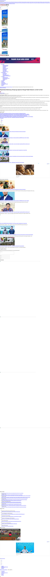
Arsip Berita (3, 571)
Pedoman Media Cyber (4, 572)
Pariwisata (2, 84)
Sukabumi (4, 67)
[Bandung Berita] (4, 5)
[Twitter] (1, 560)
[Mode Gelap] (0, 7)
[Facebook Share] (1, 119)
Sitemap (2, 568)
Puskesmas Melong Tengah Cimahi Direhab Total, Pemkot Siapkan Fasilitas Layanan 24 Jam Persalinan (15, 497)
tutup (0, 31)
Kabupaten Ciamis (5, 68)
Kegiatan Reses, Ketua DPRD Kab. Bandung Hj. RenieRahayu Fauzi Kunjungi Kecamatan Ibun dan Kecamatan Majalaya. (16, 116)
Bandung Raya (3, 72)
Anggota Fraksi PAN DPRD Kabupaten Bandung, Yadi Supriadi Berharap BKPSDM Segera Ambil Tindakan (14, 114)
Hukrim (2, 85)
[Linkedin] (1, 562)
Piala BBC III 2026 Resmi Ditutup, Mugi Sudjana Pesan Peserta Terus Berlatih (11, 494)
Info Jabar (2, 64)
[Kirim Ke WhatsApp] (1, 123)
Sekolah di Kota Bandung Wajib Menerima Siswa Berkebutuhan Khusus (11, 521)
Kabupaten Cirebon (5, 71)
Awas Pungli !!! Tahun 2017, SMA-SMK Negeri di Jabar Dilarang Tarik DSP (11, 516)
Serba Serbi (3, 82)
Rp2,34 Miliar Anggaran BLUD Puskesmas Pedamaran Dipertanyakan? (35, 2)
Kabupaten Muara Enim (6, 78)
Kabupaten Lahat (5, 77)
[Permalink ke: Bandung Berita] (0, 92)
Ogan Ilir (4, 79)
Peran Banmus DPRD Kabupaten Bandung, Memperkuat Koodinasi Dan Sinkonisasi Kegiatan (13, 2)
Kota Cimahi (4, 74)
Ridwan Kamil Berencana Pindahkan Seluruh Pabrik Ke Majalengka (10, 511)
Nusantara (2, 76)
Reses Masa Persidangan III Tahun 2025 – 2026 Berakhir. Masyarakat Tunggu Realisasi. (12, 117)
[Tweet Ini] (1, 120)
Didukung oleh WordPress (3, 569)
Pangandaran (5, 69)
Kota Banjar (4, 66)
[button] (7, 6)
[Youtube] (1, 563)
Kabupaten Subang (5, 65)
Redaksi (2, 566)
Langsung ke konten (3, 0)
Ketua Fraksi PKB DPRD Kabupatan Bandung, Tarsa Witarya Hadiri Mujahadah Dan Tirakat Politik (13, 115)
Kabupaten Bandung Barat (6, 75)
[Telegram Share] (1, 122)
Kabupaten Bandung (3, 87)
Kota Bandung (5, 73)
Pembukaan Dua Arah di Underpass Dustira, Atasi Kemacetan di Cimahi (11, 504)
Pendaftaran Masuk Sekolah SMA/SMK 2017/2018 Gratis (9, 523)
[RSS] (1, 564)
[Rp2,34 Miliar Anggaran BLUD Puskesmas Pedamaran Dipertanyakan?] (11, 500)
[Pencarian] (0, 8)
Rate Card (2, 567)
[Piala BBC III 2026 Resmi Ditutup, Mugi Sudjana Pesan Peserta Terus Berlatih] (12, 493)
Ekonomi (2, 81)
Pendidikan (3, 80)
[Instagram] (1, 561)
